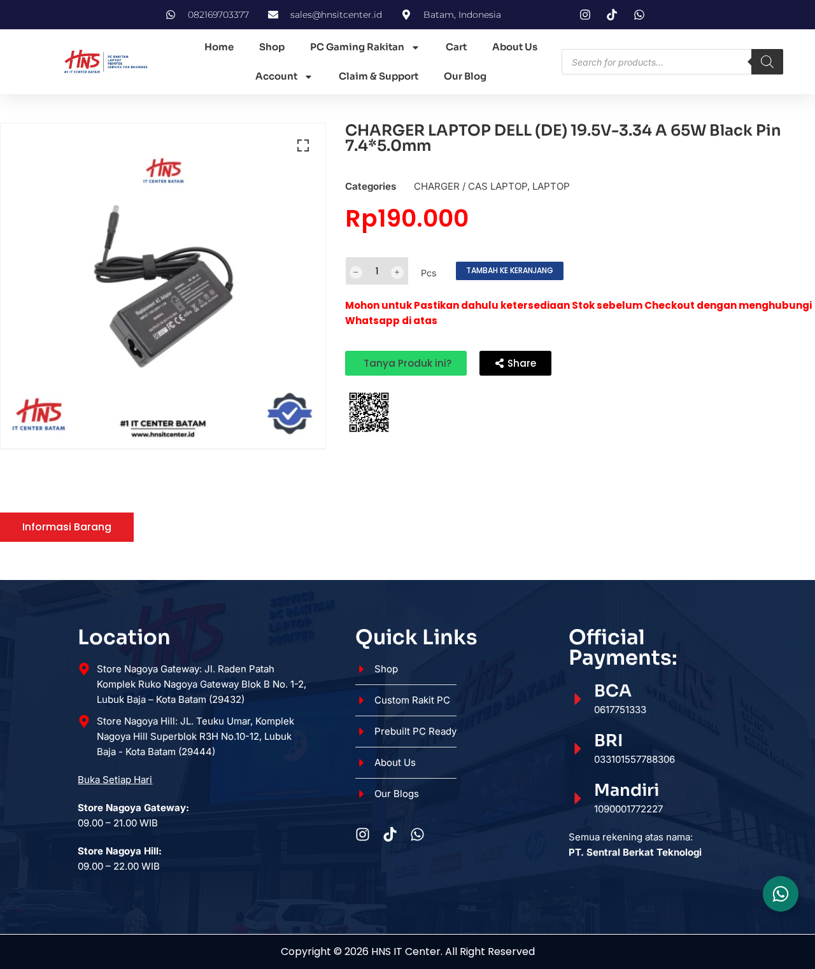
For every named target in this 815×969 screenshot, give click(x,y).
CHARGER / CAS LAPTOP (470, 186)
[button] (303, 145)
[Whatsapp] (417, 834)
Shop (272, 47)
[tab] (67, 527)
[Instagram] (362, 834)
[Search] (767, 61)
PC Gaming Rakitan (357, 47)
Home (219, 47)
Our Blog (465, 76)
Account (276, 76)
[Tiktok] (390, 834)
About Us (514, 47)
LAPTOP (551, 186)
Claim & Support (378, 76)
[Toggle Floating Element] (780, 894)
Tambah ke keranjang (509, 270)
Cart (456, 47)
